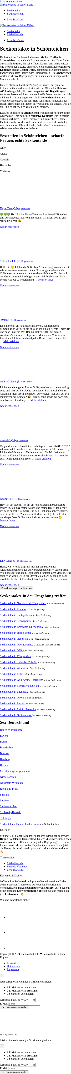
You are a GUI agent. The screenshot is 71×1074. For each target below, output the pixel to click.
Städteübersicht (15, 13)
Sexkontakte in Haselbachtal (15, 632)
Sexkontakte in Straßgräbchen (16, 615)
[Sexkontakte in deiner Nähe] (17, 4)
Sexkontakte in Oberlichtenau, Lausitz (21, 644)
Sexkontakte (13, 10)
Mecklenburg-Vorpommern (15, 771)
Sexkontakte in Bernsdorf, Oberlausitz (21, 626)
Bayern (4, 735)
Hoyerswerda (24, 208)
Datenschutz (13, 966)
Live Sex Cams (15, 19)
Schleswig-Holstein (10, 812)
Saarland (4, 794)
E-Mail (4, 1003)
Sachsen (4, 800)
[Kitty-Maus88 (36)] (14, 554)
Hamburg (5, 759)
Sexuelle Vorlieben (17, 866)
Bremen (4, 753)
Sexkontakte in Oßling (12, 650)
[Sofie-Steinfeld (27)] (14, 255)
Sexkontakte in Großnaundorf (16, 715)
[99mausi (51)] (14, 313)
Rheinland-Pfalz (9, 788)
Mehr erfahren (45, 279)
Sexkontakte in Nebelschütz (15, 638)
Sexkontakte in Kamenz (13, 609)
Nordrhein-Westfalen (11, 782)
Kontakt (11, 963)
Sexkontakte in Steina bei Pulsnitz (18, 662)
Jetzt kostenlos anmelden (14, 1007)
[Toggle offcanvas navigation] (35, 26)
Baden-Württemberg (11, 729)
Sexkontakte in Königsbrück (15, 656)
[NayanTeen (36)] (14, 202)
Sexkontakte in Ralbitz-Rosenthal (18, 709)
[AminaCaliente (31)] (14, 375)
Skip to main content (11, 1)
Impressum (13, 969)
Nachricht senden (9, 226)
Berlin (3, 741)
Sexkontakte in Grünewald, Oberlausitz (21, 679)
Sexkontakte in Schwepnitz (15, 620)
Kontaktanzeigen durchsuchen (16, 588)
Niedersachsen (8, 776)
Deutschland (23, 824)
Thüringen (5, 818)
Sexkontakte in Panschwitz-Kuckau (19, 685)
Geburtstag (6, 999)
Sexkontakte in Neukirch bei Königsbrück (23, 603)
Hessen (4, 765)
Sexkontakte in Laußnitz (13, 691)
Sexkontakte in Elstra (11, 674)
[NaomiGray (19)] (14, 492)
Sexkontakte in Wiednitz (13, 668)
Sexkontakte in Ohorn (12, 697)
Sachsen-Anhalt (8, 806)
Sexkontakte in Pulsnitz (13, 703)
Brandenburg (7, 747)
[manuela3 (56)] (14, 434)
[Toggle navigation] (35, 5)
